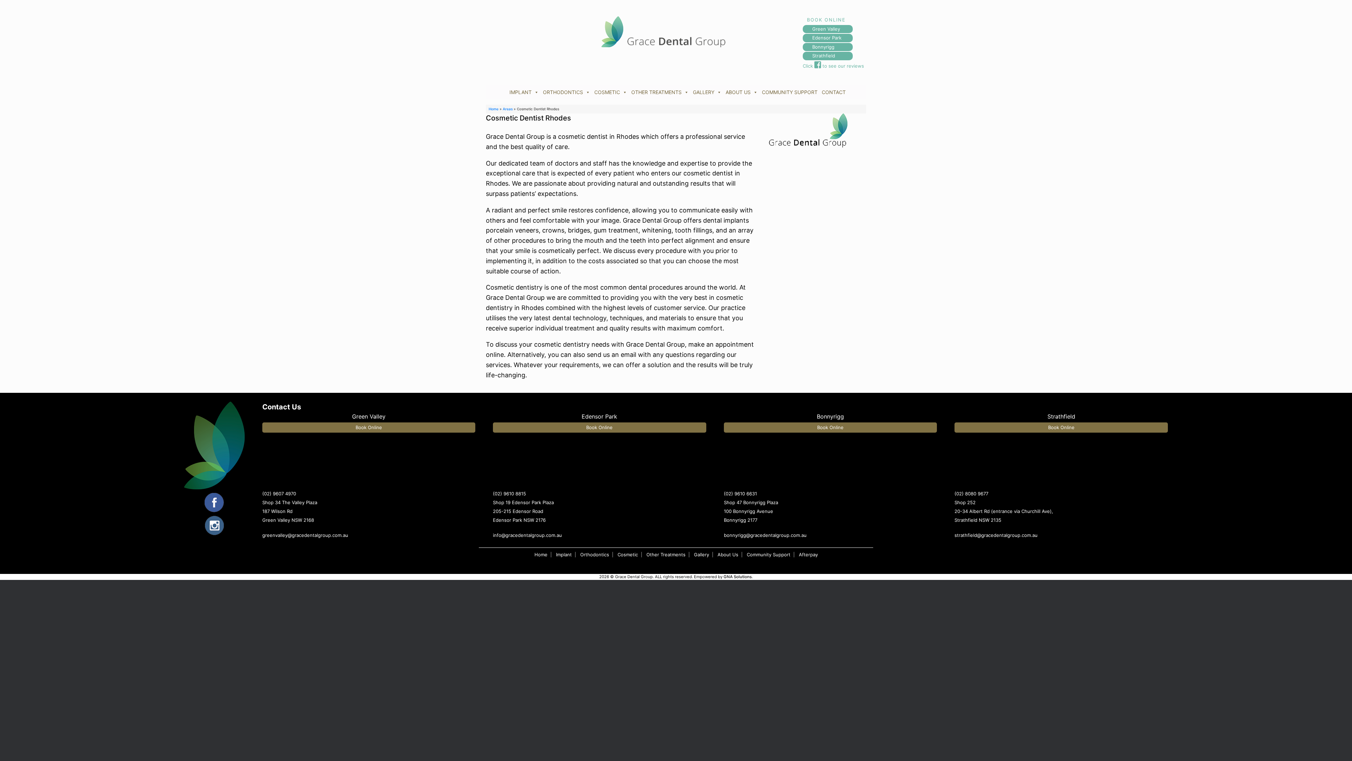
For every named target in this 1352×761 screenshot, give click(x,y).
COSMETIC (607, 92)
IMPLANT (520, 92)
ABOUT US (738, 92)
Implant (564, 554)
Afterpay (808, 554)
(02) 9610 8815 (509, 493)
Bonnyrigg (823, 47)
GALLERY (703, 92)
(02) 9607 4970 (279, 493)
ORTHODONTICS (563, 92)
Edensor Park (826, 38)
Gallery (701, 554)
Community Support (768, 554)
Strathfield (823, 55)
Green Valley (826, 29)
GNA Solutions (738, 576)
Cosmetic (628, 554)
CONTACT (834, 92)
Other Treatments (666, 554)
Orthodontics (594, 554)
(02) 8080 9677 (971, 493)
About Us (728, 554)
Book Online (369, 427)
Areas (508, 109)
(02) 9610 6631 (740, 493)
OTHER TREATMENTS (656, 92)
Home (494, 109)
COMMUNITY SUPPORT (790, 92)
